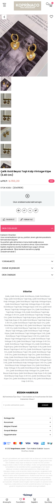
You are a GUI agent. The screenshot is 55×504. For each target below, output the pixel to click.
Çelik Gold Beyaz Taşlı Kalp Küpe (22, 317)
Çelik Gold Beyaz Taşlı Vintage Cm (20, 344)
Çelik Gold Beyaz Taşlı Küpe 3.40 (28, 346)
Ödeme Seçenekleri (11, 268)
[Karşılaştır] (24, 210)
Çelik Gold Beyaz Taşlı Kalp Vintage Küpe (33, 301)
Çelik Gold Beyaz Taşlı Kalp (20, 299)
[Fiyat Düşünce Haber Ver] (30, 210)
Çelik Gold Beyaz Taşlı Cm (24, 354)
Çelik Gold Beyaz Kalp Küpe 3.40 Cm (28, 374)
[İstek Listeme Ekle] (18, 210)
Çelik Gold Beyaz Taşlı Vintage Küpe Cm (27, 337)
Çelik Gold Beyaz (27, 296)
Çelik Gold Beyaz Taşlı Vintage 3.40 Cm (33, 341)
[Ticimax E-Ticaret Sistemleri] (27, 495)
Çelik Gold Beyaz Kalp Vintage (22, 357)
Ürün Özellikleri (9, 228)
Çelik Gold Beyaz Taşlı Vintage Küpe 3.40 (27, 333)
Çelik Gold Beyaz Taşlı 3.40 (19, 352)
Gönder (45, 405)
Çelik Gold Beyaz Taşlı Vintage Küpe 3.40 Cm (28, 334)
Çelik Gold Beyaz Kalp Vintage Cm (24, 370)
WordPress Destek (27, 451)
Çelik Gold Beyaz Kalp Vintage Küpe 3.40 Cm (27, 362)
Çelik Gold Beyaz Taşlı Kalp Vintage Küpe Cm (28, 308)
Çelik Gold (14, 296)
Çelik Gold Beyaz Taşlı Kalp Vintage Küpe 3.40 (25, 304)
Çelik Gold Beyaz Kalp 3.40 (24, 378)
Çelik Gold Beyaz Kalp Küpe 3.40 (33, 373)
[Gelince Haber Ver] (36, 210)
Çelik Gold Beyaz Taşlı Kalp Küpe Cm (29, 322)
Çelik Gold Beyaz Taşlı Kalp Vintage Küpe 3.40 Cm (27, 305)
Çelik (7, 296)
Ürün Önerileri (8, 275)
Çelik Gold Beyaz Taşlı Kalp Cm (26, 328)
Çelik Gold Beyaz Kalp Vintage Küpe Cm (28, 364)
